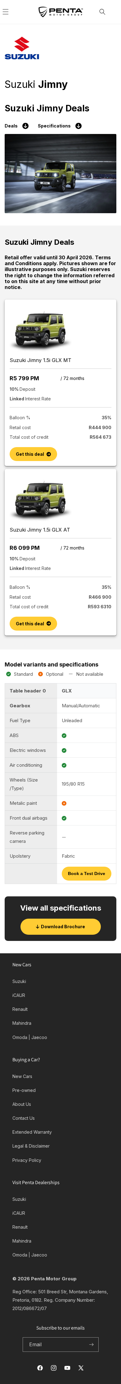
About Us (21, 1104)
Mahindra (21, 1023)
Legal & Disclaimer (31, 1146)
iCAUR (18, 995)
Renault (20, 1009)
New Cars (22, 1076)
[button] (12, 12)
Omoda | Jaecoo (29, 1037)
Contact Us (23, 1118)
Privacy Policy (26, 1160)
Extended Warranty (32, 1132)
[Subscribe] (91, 1344)
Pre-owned (24, 1090)
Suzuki (19, 981)
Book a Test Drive (86, 873)
